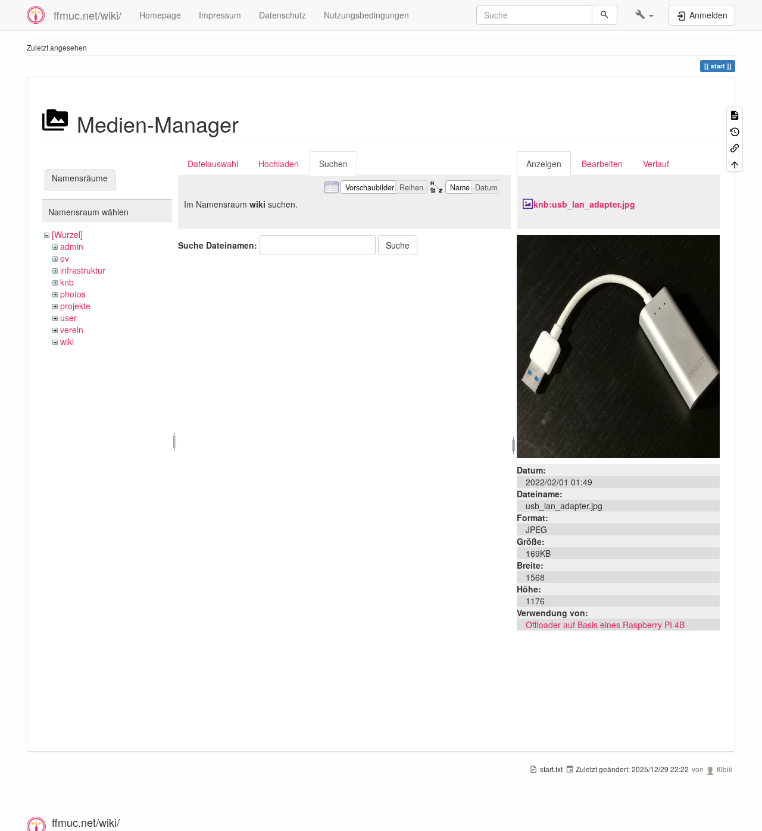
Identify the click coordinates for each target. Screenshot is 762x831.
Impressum (220, 15)
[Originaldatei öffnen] (618, 345)
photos (73, 294)
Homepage (160, 15)
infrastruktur (82, 270)
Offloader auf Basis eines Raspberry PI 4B (605, 625)
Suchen (333, 164)
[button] (644, 15)
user (68, 318)
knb (67, 282)
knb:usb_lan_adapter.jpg (584, 204)
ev (64, 258)
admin (71, 246)
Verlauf (656, 164)
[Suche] (604, 15)
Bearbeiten (602, 164)
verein (71, 329)
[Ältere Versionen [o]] (734, 130)
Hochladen (278, 164)
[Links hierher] (734, 147)
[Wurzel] (67, 234)
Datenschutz (282, 15)
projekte (75, 306)
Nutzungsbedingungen (366, 15)
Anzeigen (543, 164)
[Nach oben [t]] (734, 163)
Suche (398, 245)
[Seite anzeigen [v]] (734, 114)
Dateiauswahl (213, 164)
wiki (67, 341)
